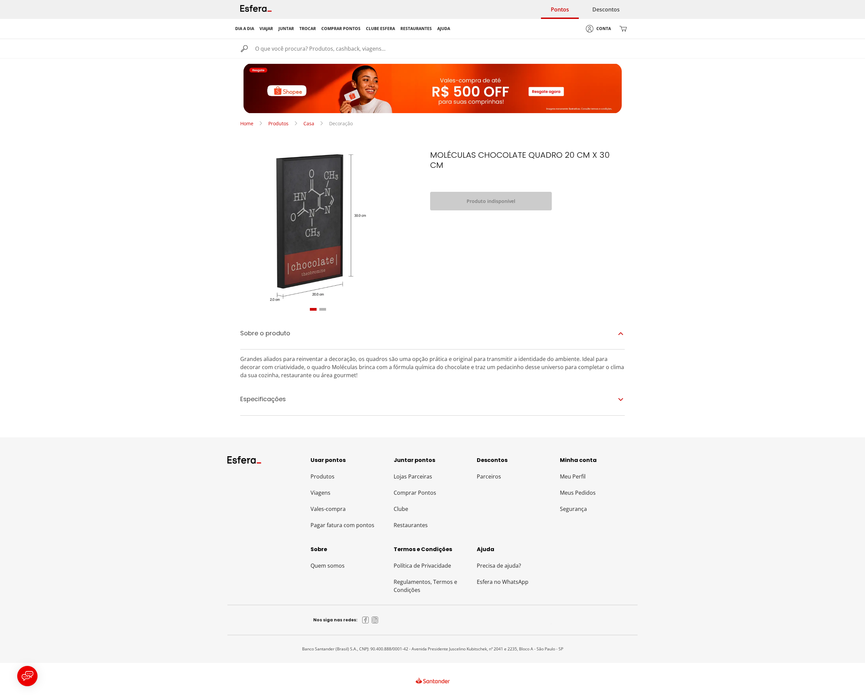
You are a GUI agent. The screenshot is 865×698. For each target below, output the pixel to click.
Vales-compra (328, 509)
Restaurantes (411, 525)
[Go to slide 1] (313, 309)
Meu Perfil (573, 476)
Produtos (278, 123)
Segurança (573, 509)
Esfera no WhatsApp (502, 582)
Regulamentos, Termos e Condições (425, 586)
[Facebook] (366, 620)
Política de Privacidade (422, 565)
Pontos (560, 9)
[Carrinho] (623, 28)
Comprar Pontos (415, 492)
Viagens (320, 492)
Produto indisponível (491, 201)
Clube (401, 509)
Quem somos (328, 565)
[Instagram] (375, 620)
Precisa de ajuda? (499, 565)
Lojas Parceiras (413, 476)
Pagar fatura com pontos (342, 525)
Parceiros (489, 476)
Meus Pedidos (578, 492)
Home (246, 123)
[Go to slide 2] (322, 309)
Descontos (606, 9)
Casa (308, 123)
